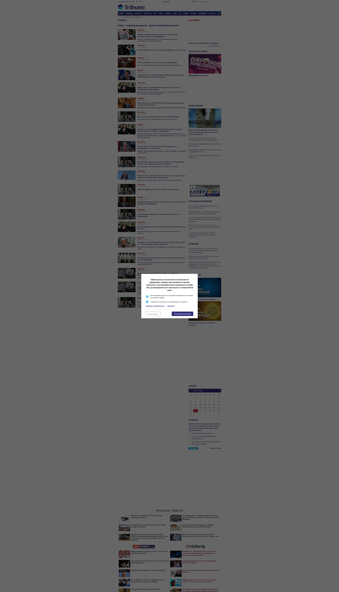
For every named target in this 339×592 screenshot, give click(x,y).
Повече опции (153, 314)
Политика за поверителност (155, 306)
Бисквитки (170, 306)
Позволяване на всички (182, 314)
